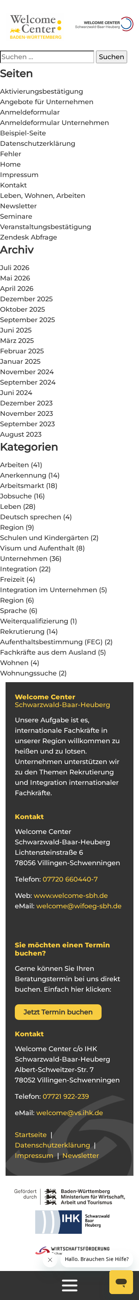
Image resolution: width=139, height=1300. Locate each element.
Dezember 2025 (26, 299)
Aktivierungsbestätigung (41, 91)
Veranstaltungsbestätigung (45, 227)
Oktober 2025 (22, 309)
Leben (10, 507)
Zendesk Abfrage (28, 237)
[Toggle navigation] (69, 1285)
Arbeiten (14, 465)
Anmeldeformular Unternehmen (54, 123)
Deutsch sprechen (30, 517)
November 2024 (27, 372)
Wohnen (14, 663)
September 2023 (27, 424)
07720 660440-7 (69, 879)
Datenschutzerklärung (37, 143)
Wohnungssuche (28, 673)
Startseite (31, 1135)
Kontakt (13, 185)
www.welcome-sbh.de (70, 896)
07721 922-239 (65, 1096)
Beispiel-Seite (23, 133)
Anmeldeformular (30, 112)
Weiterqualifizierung (34, 621)
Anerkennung (23, 475)
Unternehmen (23, 559)
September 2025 (27, 320)
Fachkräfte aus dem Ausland (48, 652)
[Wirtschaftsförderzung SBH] (69, 1249)
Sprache (13, 611)
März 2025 (17, 341)
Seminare (16, 216)
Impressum (19, 175)
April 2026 (16, 289)
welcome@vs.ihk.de (68, 1113)
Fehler (10, 154)
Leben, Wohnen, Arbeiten (42, 196)
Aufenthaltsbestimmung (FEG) (51, 642)
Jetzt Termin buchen (58, 1012)
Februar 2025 (22, 351)
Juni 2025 (16, 330)
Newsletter (18, 206)
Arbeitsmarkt (22, 486)
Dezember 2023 (26, 403)
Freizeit (12, 579)
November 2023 (26, 414)
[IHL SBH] (69, 1224)
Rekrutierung (22, 631)
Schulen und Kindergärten (44, 538)
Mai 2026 (15, 278)
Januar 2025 (20, 361)
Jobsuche (16, 496)
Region (12, 527)
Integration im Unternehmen (48, 590)
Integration (18, 569)
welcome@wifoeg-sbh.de (78, 906)
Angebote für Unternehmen (46, 102)
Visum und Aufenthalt (37, 548)
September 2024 (28, 382)
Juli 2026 (14, 268)
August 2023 (21, 434)
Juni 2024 (16, 393)
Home (10, 164)
